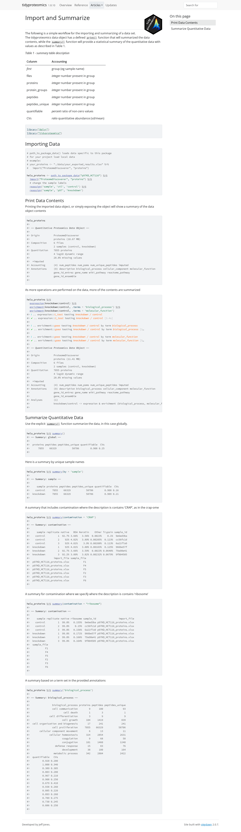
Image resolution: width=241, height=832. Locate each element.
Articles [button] (96, 5)
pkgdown (206, 824)
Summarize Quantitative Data (190, 29)
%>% (105, 175)
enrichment (37, 307)
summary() (58, 42)
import (34, 179)
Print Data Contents (184, 23)
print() (92, 37)
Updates (111, 5)
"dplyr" (43, 129)
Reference (81, 5)
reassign (35, 186)
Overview (65, 5)
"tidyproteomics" (49, 133)
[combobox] (201, 5)
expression (37, 303)
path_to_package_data (65, 175)
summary (57, 433)
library (32, 129)
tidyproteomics (34, 4)
